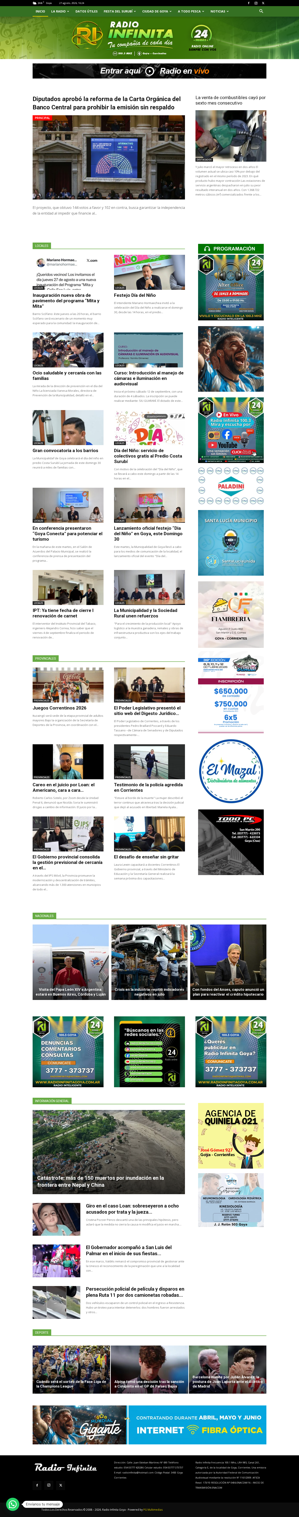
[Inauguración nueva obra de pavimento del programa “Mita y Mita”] (68, 272)
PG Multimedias (153, 1510)
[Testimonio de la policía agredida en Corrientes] (149, 761)
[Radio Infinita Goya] (55, 43)
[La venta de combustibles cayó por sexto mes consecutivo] (230, 136)
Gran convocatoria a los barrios (65, 450)
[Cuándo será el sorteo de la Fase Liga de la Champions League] (71, 1370)
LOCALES (38, 287)
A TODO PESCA (189, 11)
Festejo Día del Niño (135, 295)
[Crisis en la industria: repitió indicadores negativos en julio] (149, 962)
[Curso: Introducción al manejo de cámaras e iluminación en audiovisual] (149, 349)
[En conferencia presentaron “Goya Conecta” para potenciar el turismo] (68, 505)
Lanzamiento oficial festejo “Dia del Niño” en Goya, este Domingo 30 (148, 534)
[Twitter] (263, 3)
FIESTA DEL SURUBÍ (118, 11)
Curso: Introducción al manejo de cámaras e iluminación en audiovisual (149, 378)
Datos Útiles (87, 11)
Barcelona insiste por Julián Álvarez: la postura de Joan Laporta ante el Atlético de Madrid (228, 1381)
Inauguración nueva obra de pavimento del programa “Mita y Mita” (66, 301)
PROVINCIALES (41, 700)
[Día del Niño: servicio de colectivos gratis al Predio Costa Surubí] (149, 427)
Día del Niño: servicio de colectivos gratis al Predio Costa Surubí (148, 456)
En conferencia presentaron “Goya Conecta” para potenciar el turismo (67, 534)
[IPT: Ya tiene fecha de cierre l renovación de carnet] (68, 587)
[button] (261, 12)
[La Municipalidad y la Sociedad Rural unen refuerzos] (149, 587)
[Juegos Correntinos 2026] (68, 685)
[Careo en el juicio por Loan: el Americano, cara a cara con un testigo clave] (68, 761)
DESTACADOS (204, 159)
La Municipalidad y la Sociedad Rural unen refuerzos (145, 613)
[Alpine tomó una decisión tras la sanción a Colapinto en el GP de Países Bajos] (149, 1370)
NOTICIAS (218, 11)
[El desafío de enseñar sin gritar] (149, 833)
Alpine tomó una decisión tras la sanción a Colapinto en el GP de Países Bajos (149, 1383)
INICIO (40, 11)
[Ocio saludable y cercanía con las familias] (68, 349)
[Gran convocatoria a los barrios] (68, 427)
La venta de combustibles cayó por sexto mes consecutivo (230, 100)
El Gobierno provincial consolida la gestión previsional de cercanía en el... (67, 862)
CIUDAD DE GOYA (155, 11)
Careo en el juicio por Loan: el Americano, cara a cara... (64, 787)
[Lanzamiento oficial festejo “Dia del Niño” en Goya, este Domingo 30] (149, 505)
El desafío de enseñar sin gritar (146, 857)
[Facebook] (248, 3)
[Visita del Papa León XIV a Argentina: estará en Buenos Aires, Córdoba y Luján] (71, 962)
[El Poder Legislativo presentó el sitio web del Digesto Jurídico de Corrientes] (149, 685)
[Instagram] (256, 3)
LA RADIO (58, 11)
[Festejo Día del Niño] (149, 272)
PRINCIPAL (42, 118)
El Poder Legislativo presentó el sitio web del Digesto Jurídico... (147, 710)
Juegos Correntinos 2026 (59, 708)
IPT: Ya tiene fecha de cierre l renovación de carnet (63, 613)
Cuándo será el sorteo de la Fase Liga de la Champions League (71, 1383)
